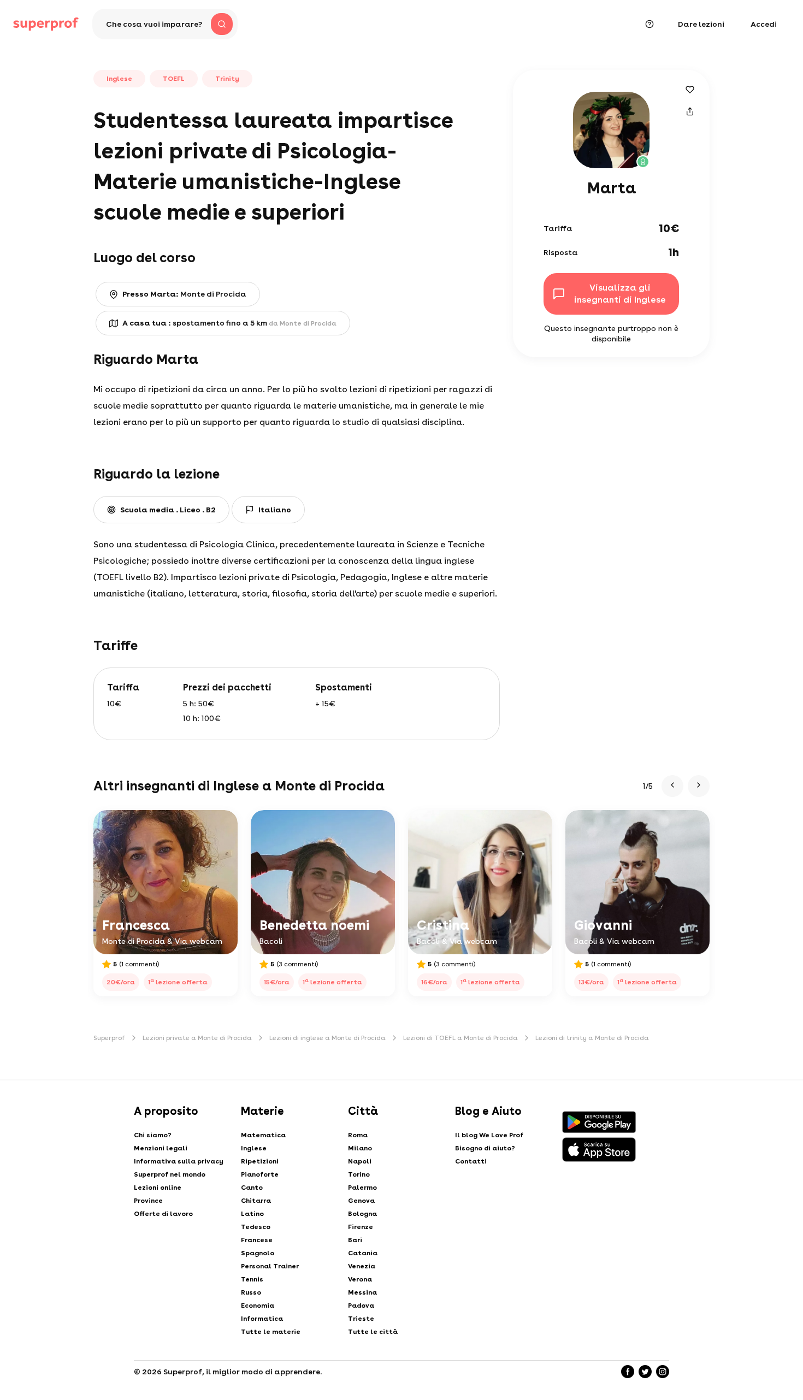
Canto (252, 1187)
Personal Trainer (270, 1266)
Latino (252, 1214)
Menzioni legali (160, 1148)
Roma (358, 1135)
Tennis (252, 1279)
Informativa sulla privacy (178, 1161)
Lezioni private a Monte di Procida (197, 1038)
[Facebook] (627, 1371)
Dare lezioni (701, 24)
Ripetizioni (260, 1161)
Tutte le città (373, 1332)
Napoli (359, 1161)
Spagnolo (257, 1253)
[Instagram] (662, 1371)
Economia (257, 1305)
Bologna (362, 1214)
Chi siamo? (153, 1135)
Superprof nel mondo (169, 1174)
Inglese (254, 1148)
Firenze (360, 1227)
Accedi (764, 24)
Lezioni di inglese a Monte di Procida (327, 1038)
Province (148, 1200)
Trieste (361, 1318)
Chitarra (256, 1200)
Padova (361, 1305)
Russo (251, 1292)
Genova (361, 1200)
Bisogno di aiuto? (485, 1148)
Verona (360, 1279)
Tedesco (255, 1227)
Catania (362, 1253)
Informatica (262, 1318)
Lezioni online (157, 1187)
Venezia (361, 1266)
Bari (355, 1240)
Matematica (263, 1135)
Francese (257, 1240)
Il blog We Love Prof (489, 1135)
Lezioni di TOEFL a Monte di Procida (460, 1038)
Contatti (471, 1161)
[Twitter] (645, 1371)
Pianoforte (260, 1174)
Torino (359, 1174)
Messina (362, 1292)
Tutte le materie (270, 1332)
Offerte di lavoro (163, 1214)
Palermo (362, 1187)
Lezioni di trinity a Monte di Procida (592, 1038)
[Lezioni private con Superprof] (46, 24)
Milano (360, 1148)
